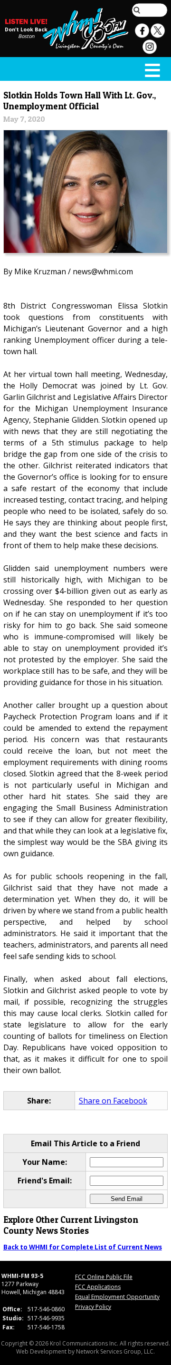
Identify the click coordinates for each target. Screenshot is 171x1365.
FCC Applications (98, 1287)
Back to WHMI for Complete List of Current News (82, 1247)
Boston (26, 36)
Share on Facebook (113, 1100)
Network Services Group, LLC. (115, 1351)
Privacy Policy (93, 1307)
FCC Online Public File (104, 1277)
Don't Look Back (26, 29)
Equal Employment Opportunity (117, 1297)
